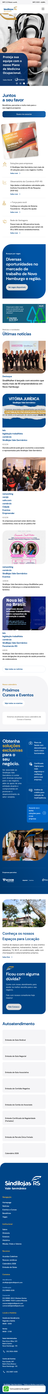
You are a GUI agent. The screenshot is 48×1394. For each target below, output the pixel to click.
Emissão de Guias (9, 1267)
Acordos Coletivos (10, 1256)
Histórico (6, 1240)
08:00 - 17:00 (7, 1331)
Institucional (7, 1224)
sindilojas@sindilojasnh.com (12, 1282)
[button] (43, 9)
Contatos (6, 1274)
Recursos (6, 1251)
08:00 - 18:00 (7, 1324)
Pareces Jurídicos (9, 1260)
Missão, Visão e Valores (12, 1244)
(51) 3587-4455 (12, 1372)
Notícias (5, 1206)
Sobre (4, 1229)
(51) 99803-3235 (8, 1290)
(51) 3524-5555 (12, 1351)
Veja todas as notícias (14, 669)
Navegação (6, 1197)
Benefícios (6, 1213)
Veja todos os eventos (14, 703)
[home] (10, 9)
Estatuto (5, 1236)
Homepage (6, 1202)
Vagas (4, 1217)
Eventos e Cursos (9, 1209)
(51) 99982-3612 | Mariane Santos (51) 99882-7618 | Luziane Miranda (14, 1299)
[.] (24, 49)
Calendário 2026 (9, 1263)
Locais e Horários (9, 1313)
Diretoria (6, 1233)
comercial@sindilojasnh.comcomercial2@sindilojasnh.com (13, 1304)
